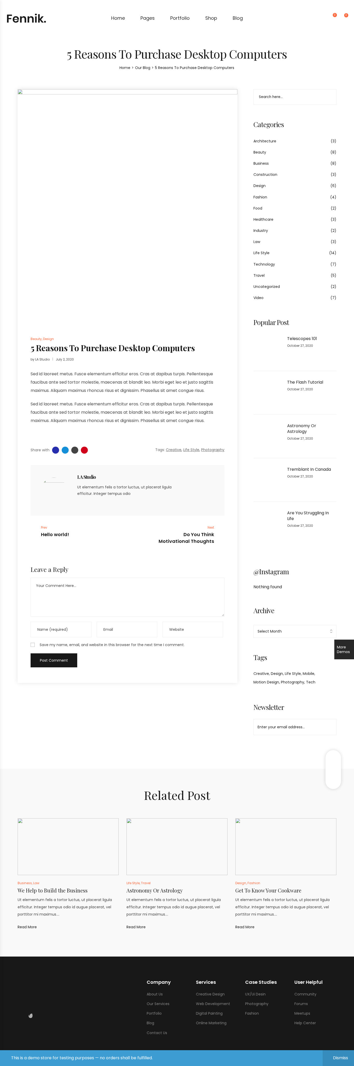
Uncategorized (266, 286)
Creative (261, 673)
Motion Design (266, 682)
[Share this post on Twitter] (65, 450)
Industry (260, 230)
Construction (265, 174)
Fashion (260, 197)
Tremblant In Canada (309, 469)
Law (256, 241)
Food (257, 208)
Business (261, 163)
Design (259, 185)
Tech (310, 682)
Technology (264, 264)
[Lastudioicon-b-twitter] (21, 1015)
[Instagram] (96, 503)
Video (258, 297)
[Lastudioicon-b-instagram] (26, 1015)
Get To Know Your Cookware (268, 890)
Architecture (264, 141)
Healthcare (263, 219)
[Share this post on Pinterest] (84, 450)
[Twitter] (88, 503)
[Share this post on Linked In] (74, 450)
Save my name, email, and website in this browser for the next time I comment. (112, 644)
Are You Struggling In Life (308, 516)
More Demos (343, 649)
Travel (259, 275)
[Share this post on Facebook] (55, 450)
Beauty (259, 152)
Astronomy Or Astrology (301, 428)
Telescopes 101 (302, 339)
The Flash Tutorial (305, 382)
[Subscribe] (329, 727)
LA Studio (42, 359)
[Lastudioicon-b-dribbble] (35, 1015)
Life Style (261, 252)
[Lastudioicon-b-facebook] (16, 1015)
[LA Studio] (54, 490)
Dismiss (340, 1058)
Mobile (308, 673)
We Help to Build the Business (53, 890)
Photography (292, 682)
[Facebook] (79, 503)
